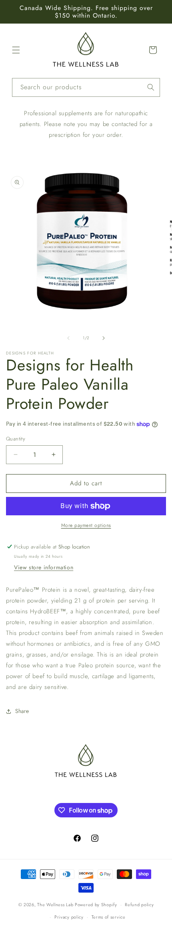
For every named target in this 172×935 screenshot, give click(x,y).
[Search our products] (151, 87)
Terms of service (109, 917)
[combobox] (86, 87)
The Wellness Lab (55, 904)
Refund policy (139, 904)
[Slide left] (68, 338)
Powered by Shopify (96, 904)
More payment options (86, 525)
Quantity (15, 438)
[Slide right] (103, 338)
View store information (43, 567)
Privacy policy (69, 917)
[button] (16, 50)
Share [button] (22, 711)
